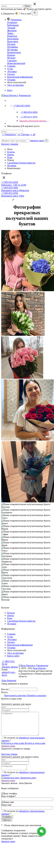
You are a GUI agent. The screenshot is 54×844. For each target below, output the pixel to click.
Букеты (11, 152)
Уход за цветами (15, 85)
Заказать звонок (10, 667)
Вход (9, 90)
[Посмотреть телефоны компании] (7, 199)
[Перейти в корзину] (11, 199)
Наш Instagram (9, 680)
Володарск (12, 41)
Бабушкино (13, 25)
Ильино (11, 55)
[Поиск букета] (3, 199)
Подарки (11, 165)
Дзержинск (16, 19)
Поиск (27, 6)
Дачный (11, 28)
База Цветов (39, 668)
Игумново (12, 49)
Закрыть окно (37, 140)
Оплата (11, 74)
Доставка (12, 71)
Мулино (11, 58)
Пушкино (12, 22)
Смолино (12, 60)
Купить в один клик (34, 743)
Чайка (10, 33)
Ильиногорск (14, 52)
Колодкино (13, 38)
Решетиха (12, 36)
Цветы (10, 154)
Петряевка (12, 47)
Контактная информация (20, 77)
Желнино (12, 30)
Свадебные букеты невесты (21, 162)
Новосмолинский (16, 63)
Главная (11, 66)
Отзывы (11, 79)
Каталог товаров (9, 144)
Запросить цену (28, 777)
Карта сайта (13, 655)
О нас (10, 68)
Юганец (11, 44)
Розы (9, 157)
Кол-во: (5, 689)
